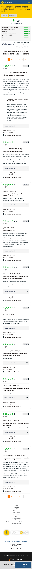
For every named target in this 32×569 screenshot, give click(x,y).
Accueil (16, 505)
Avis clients (16, 511)
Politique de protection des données (16, 522)
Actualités (16, 514)
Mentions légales (16, 518)
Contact (16, 516)
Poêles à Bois (12, 15)
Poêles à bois (16, 509)
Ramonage (4, 15)
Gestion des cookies (16, 523)
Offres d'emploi (16, 512)
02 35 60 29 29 (17, 548)
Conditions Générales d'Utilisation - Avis (16, 520)
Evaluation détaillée (9, 126)
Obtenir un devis (23, 565)
